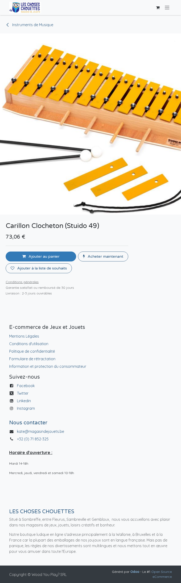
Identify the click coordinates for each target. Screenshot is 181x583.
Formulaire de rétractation (32, 358)
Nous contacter (28, 423)
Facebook (26, 385)
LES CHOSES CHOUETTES (41, 512)
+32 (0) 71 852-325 (33, 439)
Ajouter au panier (44, 256)
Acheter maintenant (105, 256)
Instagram (26, 408)
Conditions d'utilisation (28, 343)
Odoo (135, 572)
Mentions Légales (24, 336)
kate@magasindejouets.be (40, 431)
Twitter (23, 393)
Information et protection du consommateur (47, 366)
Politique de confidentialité (32, 351)
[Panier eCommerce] (157, 7)
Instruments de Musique (32, 24)
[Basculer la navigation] (167, 7)
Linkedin (24, 400)
